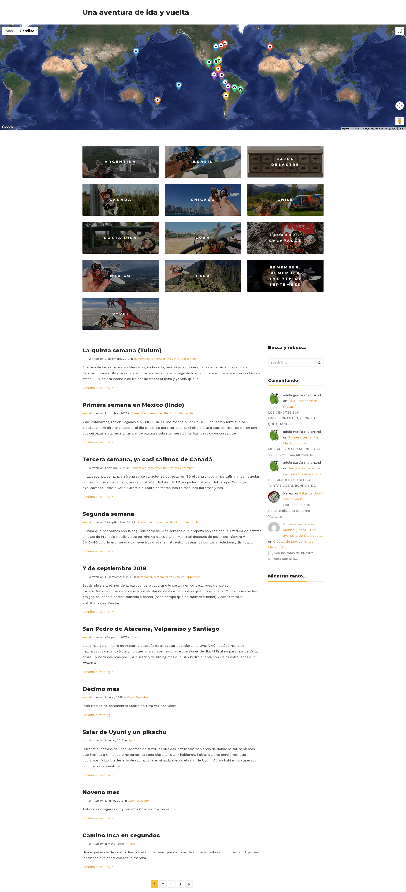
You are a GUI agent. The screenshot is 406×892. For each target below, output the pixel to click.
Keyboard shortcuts (351, 128)
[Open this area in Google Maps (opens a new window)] (8, 127)
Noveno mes (100, 792)
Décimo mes (100, 689)
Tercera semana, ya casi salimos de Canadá (147, 459)
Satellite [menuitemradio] (27, 31)
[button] (179, 86)
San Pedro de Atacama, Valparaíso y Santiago (150, 628)
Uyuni (131, 740)
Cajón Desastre (137, 697)
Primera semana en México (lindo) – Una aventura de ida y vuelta (303, 530)
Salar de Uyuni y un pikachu (124, 732)
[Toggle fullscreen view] (399, 31)
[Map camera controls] (399, 105)
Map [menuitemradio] (9, 31)
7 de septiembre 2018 (114, 568)
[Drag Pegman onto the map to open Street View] (399, 121)
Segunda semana (108, 514)
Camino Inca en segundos (121, 835)
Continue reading (97, 388)
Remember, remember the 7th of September (165, 358)
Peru (131, 843)
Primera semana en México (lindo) (133, 405)
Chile (135, 637)
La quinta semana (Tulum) (122, 350)
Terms (402, 128)
